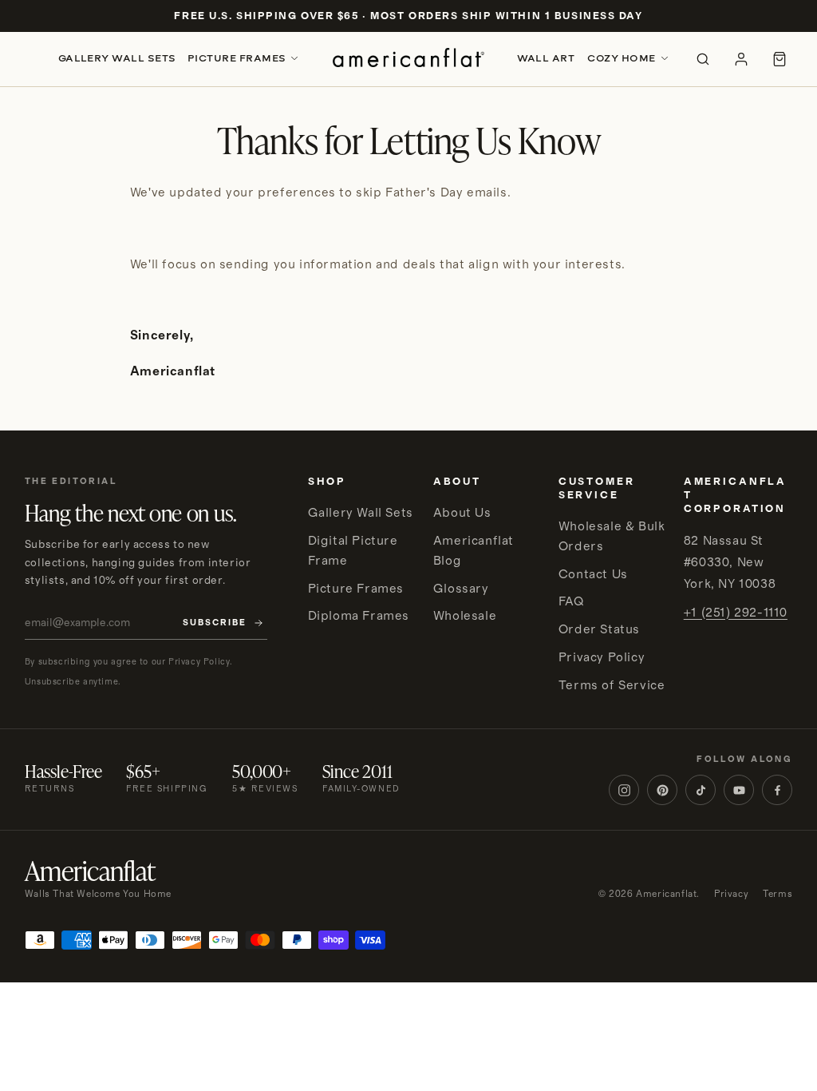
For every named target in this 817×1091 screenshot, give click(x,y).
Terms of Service (611, 685)
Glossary (461, 588)
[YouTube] (739, 790)
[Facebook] (777, 790)
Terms (777, 894)
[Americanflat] (408, 59)
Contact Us (593, 574)
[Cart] (779, 59)
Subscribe (215, 623)
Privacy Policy (601, 657)
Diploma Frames (358, 616)
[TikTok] (700, 790)
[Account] (741, 59)
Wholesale (464, 616)
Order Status (599, 629)
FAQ (571, 601)
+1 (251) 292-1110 (735, 612)
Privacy (731, 894)
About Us (462, 513)
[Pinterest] (662, 790)
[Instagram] (624, 790)
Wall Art (546, 58)
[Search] (703, 59)
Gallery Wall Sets (117, 58)
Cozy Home (621, 58)
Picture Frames (236, 58)
